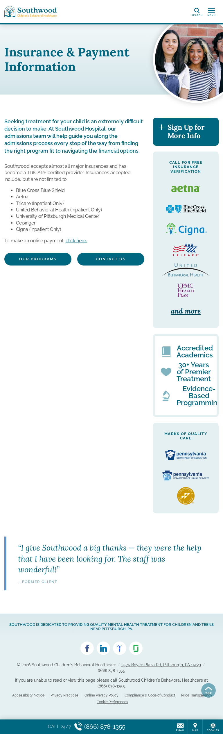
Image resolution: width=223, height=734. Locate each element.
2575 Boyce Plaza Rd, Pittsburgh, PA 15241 (161, 664)
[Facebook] (87, 648)
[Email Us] (180, 726)
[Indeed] (119, 648)
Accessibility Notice (28, 695)
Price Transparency (196, 695)
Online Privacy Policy (101, 695)
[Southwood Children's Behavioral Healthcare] (30, 11)
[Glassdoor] (136, 648)
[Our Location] (195, 726)
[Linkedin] (103, 648)
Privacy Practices (64, 695)
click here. (76, 240)
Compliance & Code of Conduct (150, 695)
